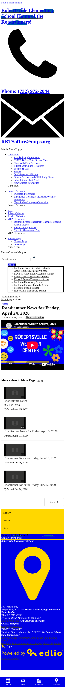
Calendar (8, 684)
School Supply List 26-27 (26, 180)
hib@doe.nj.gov (9, 637)
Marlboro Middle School (26, 287)
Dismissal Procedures (24, 193)
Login (6, 646)
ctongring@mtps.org (11, 626)
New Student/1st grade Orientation (31, 202)
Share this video (35, 317)
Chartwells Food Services (26, 163)
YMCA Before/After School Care (31, 160)
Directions (56, 684)
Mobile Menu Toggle (11, 149)
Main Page (6, 299)
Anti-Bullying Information (27, 157)
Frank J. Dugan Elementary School (31, 279)
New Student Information (26, 182)
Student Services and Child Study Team (33, 177)
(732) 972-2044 (34, 91)
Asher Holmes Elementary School (31, 270)
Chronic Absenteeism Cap (27, 230)
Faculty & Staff (21, 168)
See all (40, 380)
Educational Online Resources (29, 166)
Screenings (19, 244)
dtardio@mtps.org (10, 620)
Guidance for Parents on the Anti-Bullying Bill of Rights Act (31, 643)
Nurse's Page (20, 241)
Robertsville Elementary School (30, 290)
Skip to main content (11, 2)
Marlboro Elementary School (28, 282)
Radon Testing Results (25, 227)
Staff (23, 684)
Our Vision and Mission (26, 174)
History (17, 171)
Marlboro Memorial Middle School (31, 285)
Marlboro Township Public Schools (32, 268)
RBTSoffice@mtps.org (25, 141)
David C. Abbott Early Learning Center (34, 273)
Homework (39, 684)
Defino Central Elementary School (31, 276)
